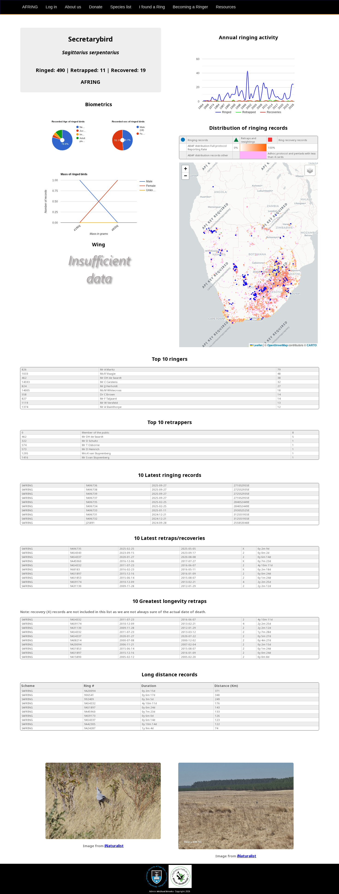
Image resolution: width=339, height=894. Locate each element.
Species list (120, 7)
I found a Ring (152, 7)
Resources (226, 7)
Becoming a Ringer (190, 7)
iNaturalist (114, 845)
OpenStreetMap (277, 345)
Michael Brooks (165, 891)
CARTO (312, 345)
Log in (51, 7)
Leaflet (257, 345)
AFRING (30, 7)
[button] (185, 168)
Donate (95, 7)
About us (73, 7)
